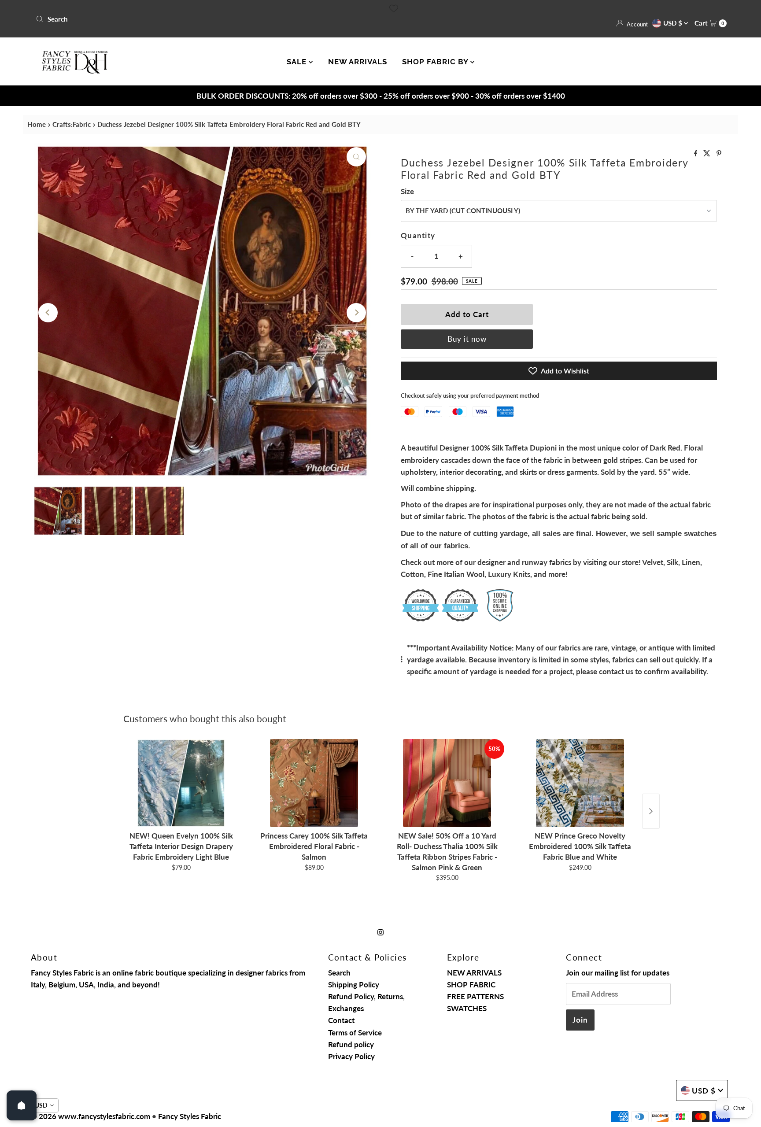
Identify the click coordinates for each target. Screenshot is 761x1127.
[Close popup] (546, 485)
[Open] (22, 1105)
